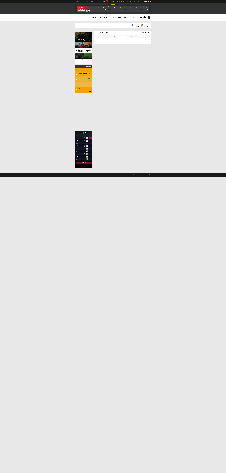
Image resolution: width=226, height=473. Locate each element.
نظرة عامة (125, 17)
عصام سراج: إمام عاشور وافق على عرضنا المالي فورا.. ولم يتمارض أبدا (88, 50)
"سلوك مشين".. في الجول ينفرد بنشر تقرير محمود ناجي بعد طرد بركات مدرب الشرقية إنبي (83, 90)
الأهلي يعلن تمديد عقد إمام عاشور (83, 70)
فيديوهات (122, 1)
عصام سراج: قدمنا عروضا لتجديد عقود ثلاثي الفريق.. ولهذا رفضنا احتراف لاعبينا (84, 40)
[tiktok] (89, 1)
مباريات (128, 1)
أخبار (133, 1)
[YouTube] (87, 1)
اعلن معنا (119, 174)
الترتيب (119, 17)
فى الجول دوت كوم (146, 174)
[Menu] (150, 1)
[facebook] (78, 1)
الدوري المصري (105, 1)
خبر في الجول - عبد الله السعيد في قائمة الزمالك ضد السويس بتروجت (88, 61)
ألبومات (99, 17)
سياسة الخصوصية (125, 174)
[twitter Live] (83, 1)
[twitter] (80, 1)
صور (117, 1)
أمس (116, 4)
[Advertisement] (83, 112)
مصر (137, 1)
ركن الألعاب (112, 1)
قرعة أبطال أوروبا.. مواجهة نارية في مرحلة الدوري (83, 79)
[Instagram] (85, 1)
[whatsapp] (92, 1)
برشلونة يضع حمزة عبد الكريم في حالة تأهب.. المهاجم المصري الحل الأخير (83, 74)
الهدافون (94, 17)
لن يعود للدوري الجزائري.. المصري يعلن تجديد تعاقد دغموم (79, 50)
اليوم (113, 4)
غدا (109, 4)
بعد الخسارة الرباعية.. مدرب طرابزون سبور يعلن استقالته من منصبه (83, 84)
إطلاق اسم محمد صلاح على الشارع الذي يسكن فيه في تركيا (79, 60)
